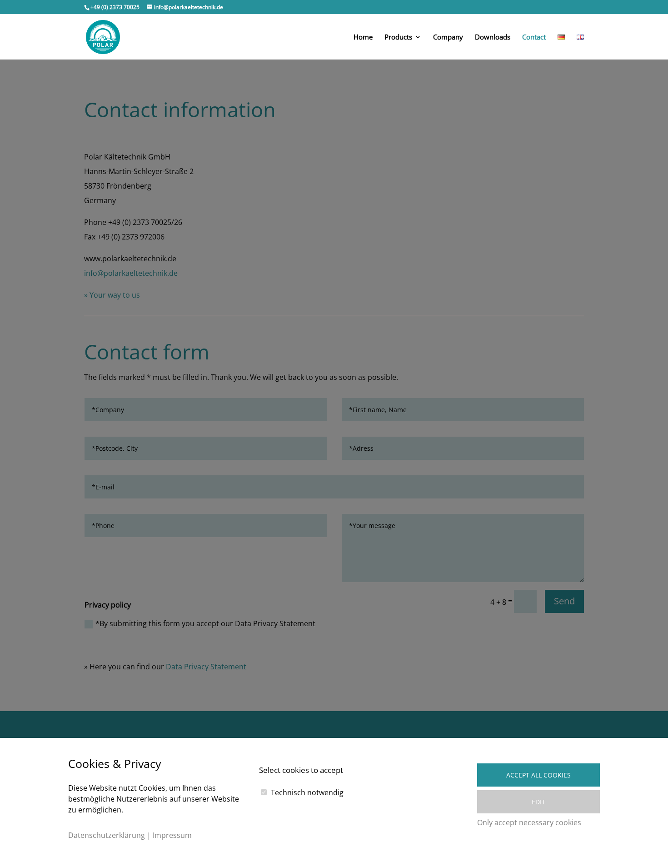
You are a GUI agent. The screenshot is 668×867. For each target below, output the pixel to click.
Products (398, 37)
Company (448, 37)
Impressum (172, 835)
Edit (538, 801)
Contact (534, 37)
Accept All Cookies (538, 775)
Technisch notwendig (307, 792)
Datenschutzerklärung (106, 835)
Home (363, 37)
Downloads (492, 37)
